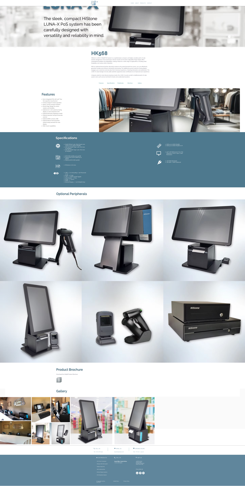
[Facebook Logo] (140, 473)
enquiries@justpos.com (119, 451)
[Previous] (91, 3)
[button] (105, 469)
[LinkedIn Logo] (137, 473)
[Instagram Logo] (143, 473)
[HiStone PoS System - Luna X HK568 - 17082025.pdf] (59, 380)
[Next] (99, 3)
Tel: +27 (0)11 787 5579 (98, 451)
